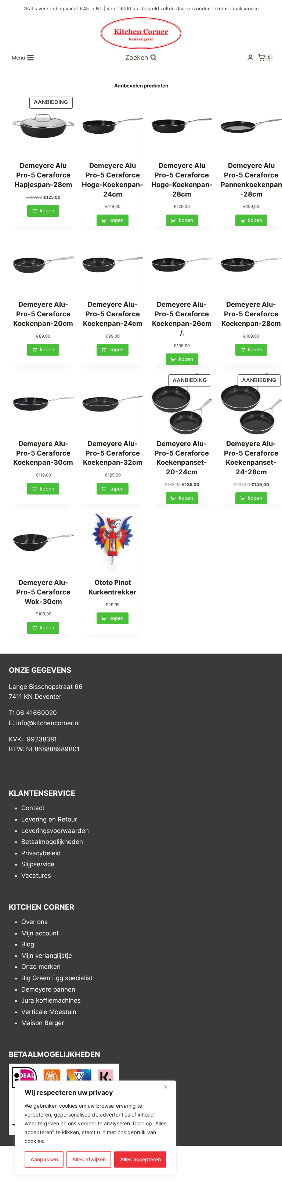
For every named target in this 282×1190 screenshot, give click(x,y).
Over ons (34, 921)
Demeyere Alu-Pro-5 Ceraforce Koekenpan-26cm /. (182, 318)
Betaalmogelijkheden (52, 841)
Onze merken (41, 966)
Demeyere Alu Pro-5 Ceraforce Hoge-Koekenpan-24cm (112, 179)
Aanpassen (44, 1159)
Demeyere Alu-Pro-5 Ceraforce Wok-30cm (43, 591)
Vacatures (36, 875)
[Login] (250, 57)
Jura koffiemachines (51, 1000)
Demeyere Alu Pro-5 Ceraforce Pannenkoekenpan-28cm (251, 179)
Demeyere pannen (48, 989)
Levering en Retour (49, 819)
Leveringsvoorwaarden (55, 830)
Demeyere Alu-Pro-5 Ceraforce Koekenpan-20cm (43, 313)
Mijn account (40, 932)
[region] (95, 1128)
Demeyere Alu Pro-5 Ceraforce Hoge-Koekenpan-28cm (182, 179)
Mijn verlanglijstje (46, 955)
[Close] (168, 1086)
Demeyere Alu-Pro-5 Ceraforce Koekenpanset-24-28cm (251, 457)
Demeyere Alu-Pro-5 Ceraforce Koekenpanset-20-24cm (182, 457)
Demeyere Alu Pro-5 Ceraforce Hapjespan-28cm (43, 174)
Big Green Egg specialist (57, 978)
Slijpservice (37, 864)
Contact (32, 808)
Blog (27, 944)
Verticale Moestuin (48, 1011)
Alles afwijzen (89, 1159)
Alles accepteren (140, 1159)
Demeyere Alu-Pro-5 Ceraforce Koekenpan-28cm (251, 313)
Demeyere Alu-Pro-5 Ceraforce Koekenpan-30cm (43, 453)
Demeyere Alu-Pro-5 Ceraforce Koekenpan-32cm (112, 453)
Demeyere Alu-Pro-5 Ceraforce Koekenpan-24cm (112, 313)
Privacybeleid (41, 852)
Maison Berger (42, 1023)
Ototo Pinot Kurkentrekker (112, 587)
